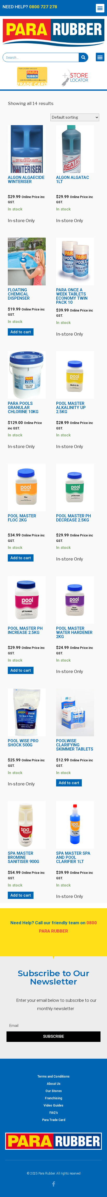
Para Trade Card (53, 1120)
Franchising (53, 1098)
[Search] (83, 57)
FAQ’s (53, 1113)
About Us (54, 1084)
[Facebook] (53, 1184)
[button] (100, 8)
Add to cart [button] (20, 332)
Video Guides (53, 1105)
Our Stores (53, 1091)
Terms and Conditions (53, 1076)
